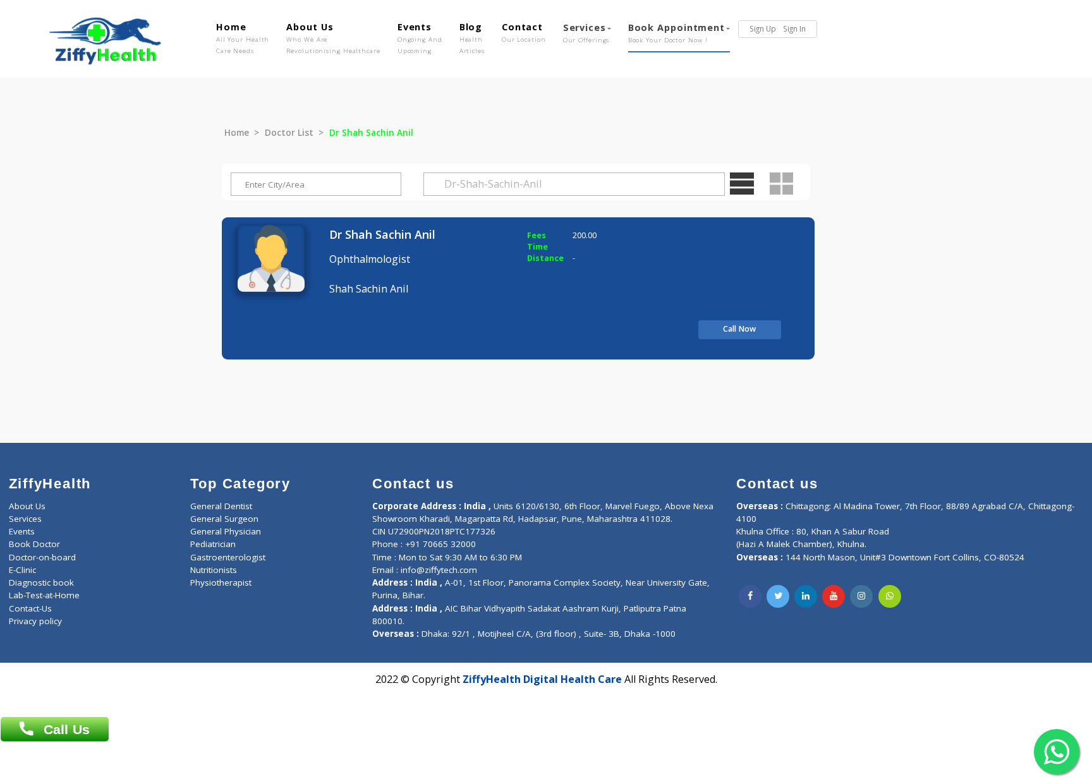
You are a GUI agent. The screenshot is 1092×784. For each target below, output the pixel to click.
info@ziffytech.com (439, 570)
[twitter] (778, 596)
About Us (333, 38)
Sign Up (762, 28)
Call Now (739, 328)
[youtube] (833, 596)
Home (243, 38)
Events (419, 38)
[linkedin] (805, 596)
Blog (472, 38)
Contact (524, 32)
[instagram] (861, 596)
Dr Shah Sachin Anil (382, 234)
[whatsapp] (889, 596)
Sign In (794, 28)
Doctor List (289, 132)
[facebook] (750, 596)
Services (586, 32)
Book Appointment (676, 32)
